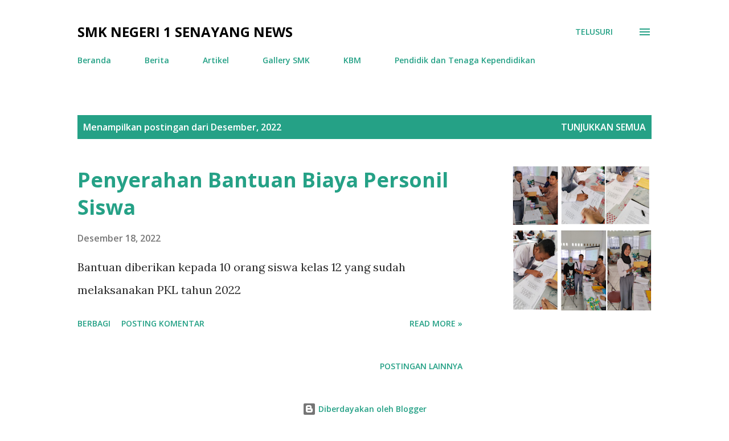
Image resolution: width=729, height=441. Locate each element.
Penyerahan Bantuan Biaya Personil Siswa (262, 193)
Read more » (435, 323)
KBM (352, 60)
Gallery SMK (286, 60)
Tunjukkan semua (603, 127)
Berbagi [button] (93, 323)
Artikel (216, 60)
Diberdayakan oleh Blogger (371, 408)
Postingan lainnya (421, 366)
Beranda (94, 60)
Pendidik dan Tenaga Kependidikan (465, 60)
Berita (157, 60)
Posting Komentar (162, 323)
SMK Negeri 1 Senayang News (185, 31)
